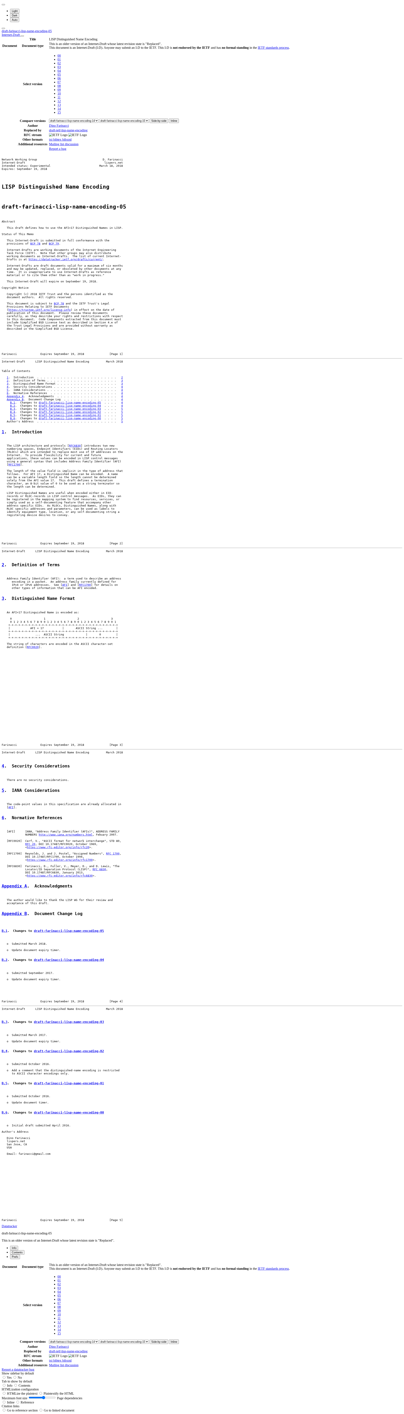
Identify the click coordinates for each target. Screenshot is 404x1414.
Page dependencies (69, 1398)
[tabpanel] (202, 1317)
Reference (27, 1402)
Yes (9, 1377)
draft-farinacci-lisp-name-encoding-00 (70, 418)
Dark (14, 15)
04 (59, 71)
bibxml (67, 139)
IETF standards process (273, 47)
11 (59, 97)
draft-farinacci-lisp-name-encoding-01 (70, 415)
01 (59, 59)
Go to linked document (59, 1410)
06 (59, 78)
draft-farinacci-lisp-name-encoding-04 (70, 405)
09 (59, 89)
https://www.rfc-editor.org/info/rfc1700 (60, 859)
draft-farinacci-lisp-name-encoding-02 (70, 412)
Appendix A (15, 396)
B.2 (12, 405)
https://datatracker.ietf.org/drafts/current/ (66, 259)
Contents (24, 1385)
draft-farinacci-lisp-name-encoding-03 (70, 408)
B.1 (12, 402)
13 (59, 105)
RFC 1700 (113, 853)
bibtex (57, 139)
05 (59, 74)
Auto (14, 19)
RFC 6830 (99, 869)
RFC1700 (14, 464)
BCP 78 (35, 243)
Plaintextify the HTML (59, 1393)
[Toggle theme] (3, 4)
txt (51, 139)
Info (10, 1385)
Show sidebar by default (18, 1373)
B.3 (12, 408)
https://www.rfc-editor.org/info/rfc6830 (60, 875)
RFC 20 (30, 844)
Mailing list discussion (63, 144)
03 (59, 67)
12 (59, 101)
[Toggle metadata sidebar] (3, 28)
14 (59, 108)
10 (59, 93)
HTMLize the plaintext (22, 1393)
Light (15, 11)
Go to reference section (23, 1410)
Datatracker (9, 1226)
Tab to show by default (17, 1381)
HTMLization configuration (20, 1389)
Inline (174, 120)
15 (59, 112)
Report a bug (57, 149)
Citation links (10, 1406)
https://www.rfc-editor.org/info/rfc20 (58, 847)
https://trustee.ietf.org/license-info (39, 309)
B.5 (12, 415)
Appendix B (15, 399)
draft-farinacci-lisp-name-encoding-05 (70, 402)
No (20, 1377)
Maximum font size (14, 1398)
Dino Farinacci (59, 125)
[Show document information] (22, 36)
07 (59, 82)
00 (59, 55)
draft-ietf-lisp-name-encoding (68, 130)
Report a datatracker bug (18, 1369)
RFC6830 (75, 445)
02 (59, 63)
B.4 (12, 412)
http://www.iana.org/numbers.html (66, 834)
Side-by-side (158, 120)
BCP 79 (54, 243)
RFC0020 (33, 647)
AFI (64, 584)
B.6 (12, 418)
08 (59, 86)
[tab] (14, 1248)
